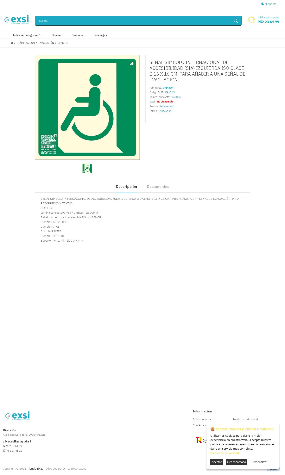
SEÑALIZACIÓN (26, 43)
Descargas (100, 35)
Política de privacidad (245, 419)
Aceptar (217, 462)
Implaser (168, 87)
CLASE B (62, 43)
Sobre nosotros (202, 419)
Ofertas (56, 35)
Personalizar (259, 462)
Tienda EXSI (35, 468)
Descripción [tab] (126, 186)
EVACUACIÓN (46, 43)
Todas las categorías (25, 35)
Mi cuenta (270, 4)
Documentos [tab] (158, 186)
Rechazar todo (236, 462)
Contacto (77, 35)
